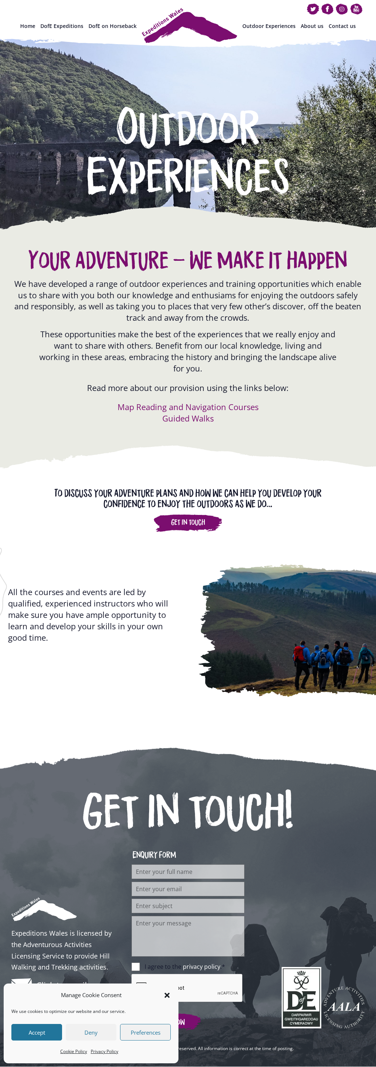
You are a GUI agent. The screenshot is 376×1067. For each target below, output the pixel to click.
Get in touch (188, 522)
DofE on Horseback (112, 26)
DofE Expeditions (61, 26)
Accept (37, 1032)
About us (312, 26)
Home (27, 26)
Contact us (342, 26)
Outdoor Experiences (269, 26)
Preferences (145, 1032)
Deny (91, 1032)
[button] (167, 995)
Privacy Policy (104, 1051)
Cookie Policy (73, 1051)
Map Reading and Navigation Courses (188, 406)
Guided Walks (188, 418)
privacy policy (201, 967)
